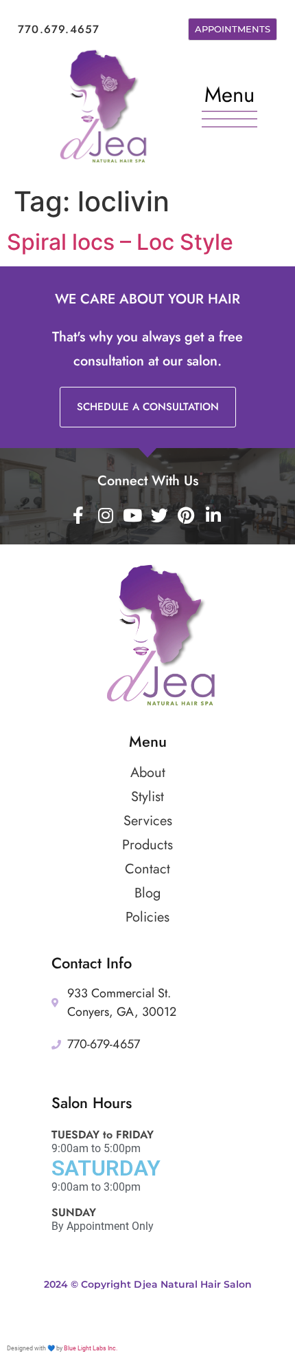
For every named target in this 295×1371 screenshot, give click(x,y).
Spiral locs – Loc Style (120, 241)
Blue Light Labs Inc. (90, 1348)
